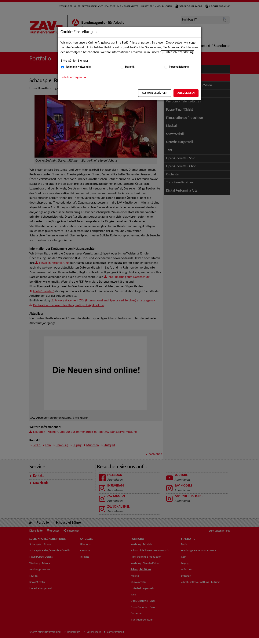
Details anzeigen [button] (71, 77)
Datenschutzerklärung (179, 52)
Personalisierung (179, 67)
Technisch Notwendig (78, 67)
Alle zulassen (186, 93)
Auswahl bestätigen (154, 93)
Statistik (129, 67)
